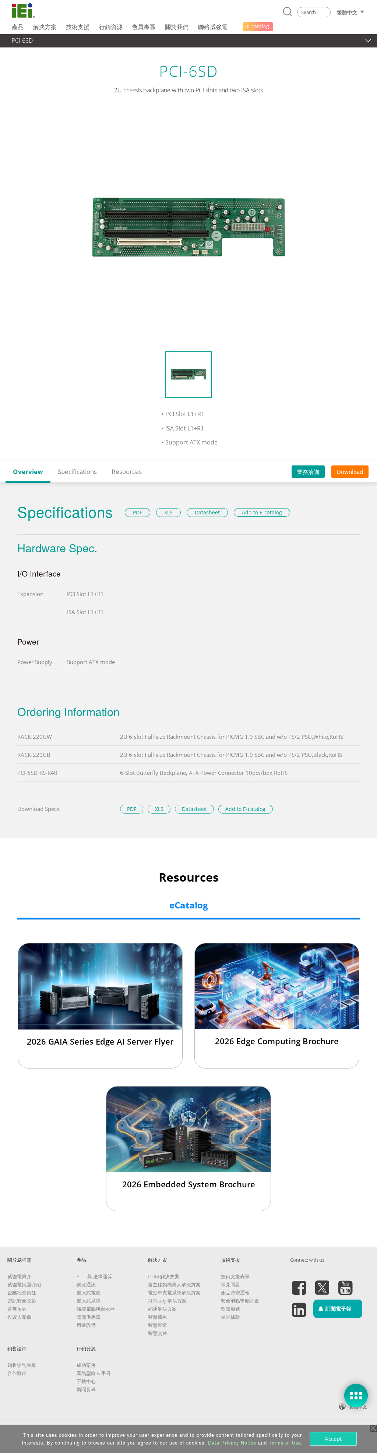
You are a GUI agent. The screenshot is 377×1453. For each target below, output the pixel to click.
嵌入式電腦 (89, 1292)
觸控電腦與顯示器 (96, 1308)
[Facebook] (299, 1283)
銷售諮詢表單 (21, 1365)
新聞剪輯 (86, 1389)
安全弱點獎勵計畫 (240, 1300)
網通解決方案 (162, 1308)
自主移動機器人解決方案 (174, 1284)
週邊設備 (86, 1325)
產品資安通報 (235, 1292)
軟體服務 (230, 1308)
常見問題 (230, 1284)
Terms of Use (285, 1442)
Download (350, 471)
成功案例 (86, 1365)
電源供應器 (89, 1317)
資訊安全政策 (21, 1300)
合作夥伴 (17, 1373)
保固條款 (230, 1317)
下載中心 (86, 1381)
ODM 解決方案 (163, 1276)
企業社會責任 (21, 1292)
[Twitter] (322, 1283)
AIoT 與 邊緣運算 (94, 1276)
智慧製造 (157, 1325)
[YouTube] (345, 1283)
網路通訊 (86, 1284)
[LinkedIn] (299, 1305)
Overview (28, 471)
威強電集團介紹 (24, 1284)
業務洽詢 (308, 471)
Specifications (77, 471)
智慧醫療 (157, 1317)
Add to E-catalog (262, 512)
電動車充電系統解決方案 (174, 1292)
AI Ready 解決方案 (167, 1300)
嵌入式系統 (89, 1300)
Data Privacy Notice (232, 1442)
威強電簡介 (19, 1276)
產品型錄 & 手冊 (94, 1373)
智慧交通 (157, 1333)
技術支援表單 (235, 1276)
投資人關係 (19, 1317)
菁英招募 (17, 1308)
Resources (127, 471)
